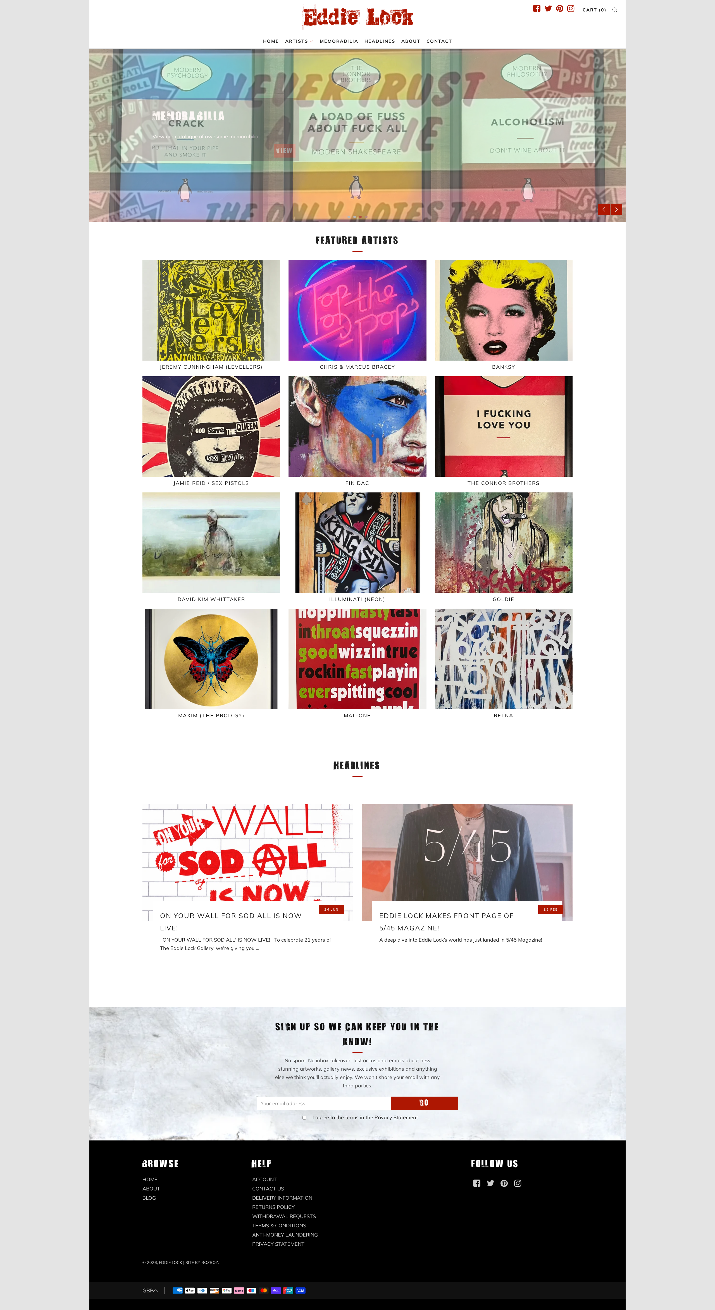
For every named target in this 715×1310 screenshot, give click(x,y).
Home (271, 41)
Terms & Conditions (279, 1225)
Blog (149, 1198)
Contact (439, 41)
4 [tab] (366, 217)
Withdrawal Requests (284, 1216)
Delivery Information (282, 1198)
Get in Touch (271, 163)
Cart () (595, 10)
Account (264, 1179)
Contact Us (268, 1188)
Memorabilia (339, 41)
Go (424, 1103)
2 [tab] (354, 217)
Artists (296, 41)
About (410, 41)
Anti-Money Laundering (285, 1235)
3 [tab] (360, 217)
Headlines (379, 41)
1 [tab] (348, 217)
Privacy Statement (396, 1117)
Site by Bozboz (201, 1262)
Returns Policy (273, 1207)
